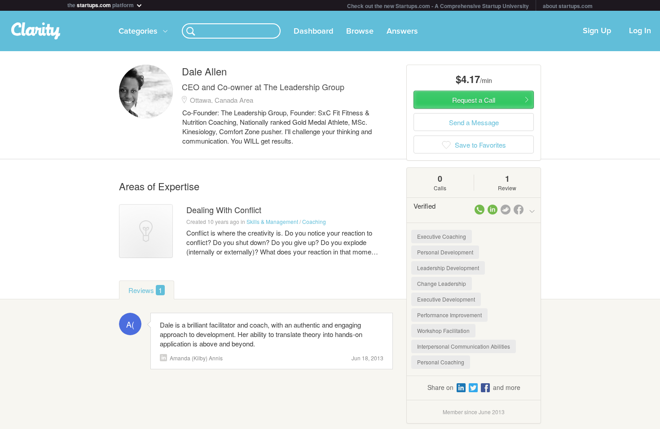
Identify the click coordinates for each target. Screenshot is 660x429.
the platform (101, 4)
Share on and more (473, 387)
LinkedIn (163, 357)
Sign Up (597, 31)
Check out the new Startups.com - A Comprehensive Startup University (438, 6)
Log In (640, 31)
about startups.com (568, 6)
